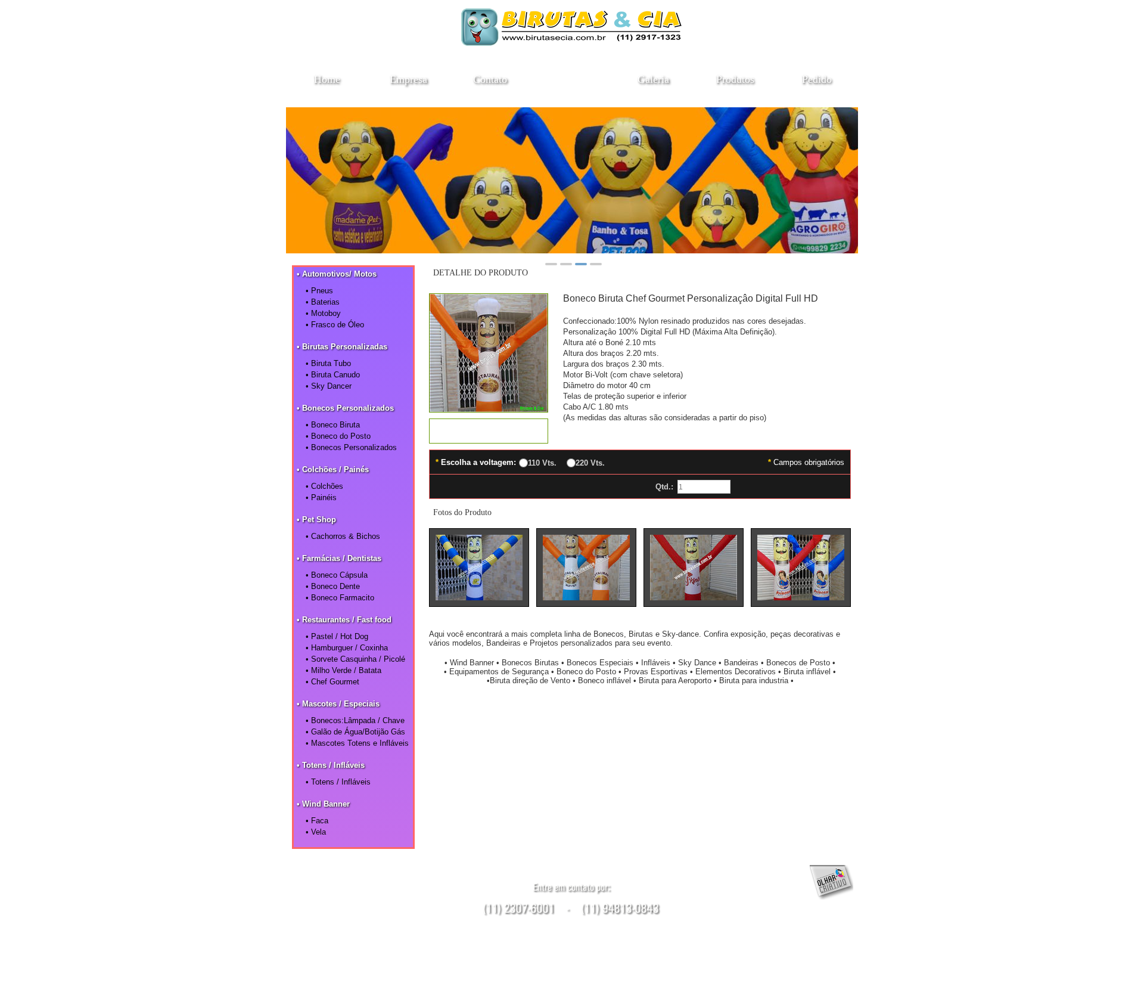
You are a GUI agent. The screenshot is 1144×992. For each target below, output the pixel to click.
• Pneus (319, 290)
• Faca (317, 820)
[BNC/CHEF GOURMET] (489, 409)
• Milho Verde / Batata (343, 670)
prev (301, 178)
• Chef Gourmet (332, 681)
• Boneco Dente (333, 586)
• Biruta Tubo (328, 363)
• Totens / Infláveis (338, 781)
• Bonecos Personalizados (351, 447)
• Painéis (321, 497)
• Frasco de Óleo (335, 324)
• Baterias (323, 301)
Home (327, 79)
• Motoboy (323, 313)
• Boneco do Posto (338, 436)
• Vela (316, 831)
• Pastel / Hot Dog (337, 636)
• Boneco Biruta (333, 424)
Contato (490, 79)
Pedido (817, 79)
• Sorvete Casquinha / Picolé (355, 659)
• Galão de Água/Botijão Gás (355, 731)
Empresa (408, 79)
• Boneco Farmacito (340, 597)
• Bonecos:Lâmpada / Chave (355, 720)
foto (479, 567)
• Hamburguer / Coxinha (347, 647)
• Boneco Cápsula (337, 575)
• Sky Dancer (329, 386)
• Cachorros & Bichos (343, 536)
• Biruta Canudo (333, 374)
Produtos (735, 79)
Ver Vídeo (489, 431)
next (842, 178)
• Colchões (324, 486)
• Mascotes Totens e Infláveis (357, 743)
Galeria (653, 79)
